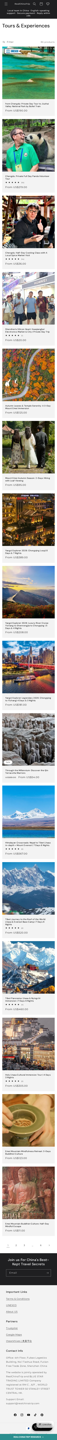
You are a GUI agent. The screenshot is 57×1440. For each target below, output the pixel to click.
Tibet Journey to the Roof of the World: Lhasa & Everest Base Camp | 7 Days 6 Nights (25, 922)
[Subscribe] (47, 1272)
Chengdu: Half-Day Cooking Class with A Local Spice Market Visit (26, 254)
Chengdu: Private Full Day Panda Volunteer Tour (27, 177)
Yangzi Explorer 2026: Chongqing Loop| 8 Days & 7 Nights (26, 551)
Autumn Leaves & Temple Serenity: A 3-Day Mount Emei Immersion (28, 407)
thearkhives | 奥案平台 (19, 1341)
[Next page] (49, 1245)
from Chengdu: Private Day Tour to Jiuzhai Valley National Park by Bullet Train (27, 105)
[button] (28, 1437)
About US (12, 1311)
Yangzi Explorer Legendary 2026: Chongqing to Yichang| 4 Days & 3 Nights (28, 699)
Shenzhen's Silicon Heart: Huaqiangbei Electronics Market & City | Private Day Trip (27, 330)
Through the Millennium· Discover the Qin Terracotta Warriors (26, 771)
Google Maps (14, 1334)
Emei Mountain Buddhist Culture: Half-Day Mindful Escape (27, 1225)
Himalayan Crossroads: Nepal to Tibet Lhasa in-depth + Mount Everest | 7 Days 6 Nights (28, 844)
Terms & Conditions (18, 1298)
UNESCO (11, 1305)
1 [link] (8, 1245)
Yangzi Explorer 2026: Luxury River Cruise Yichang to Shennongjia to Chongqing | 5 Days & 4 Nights (26, 625)
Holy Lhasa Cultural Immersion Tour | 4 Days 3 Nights (28, 1076)
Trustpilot (12, 1328)
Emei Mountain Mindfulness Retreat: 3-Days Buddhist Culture (28, 1152)
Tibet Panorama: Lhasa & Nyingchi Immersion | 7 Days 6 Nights (22, 999)
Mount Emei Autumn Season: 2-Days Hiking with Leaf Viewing (27, 479)
